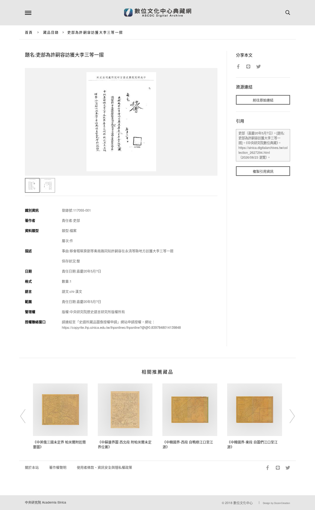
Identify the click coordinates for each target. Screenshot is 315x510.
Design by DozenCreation (276, 503)
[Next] (288, 416)
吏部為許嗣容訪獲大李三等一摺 (95, 32)
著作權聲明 (57, 467)
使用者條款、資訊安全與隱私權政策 (104, 467)
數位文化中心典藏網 (157, 12)
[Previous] (27, 416)
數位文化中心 (243, 502)
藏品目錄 (51, 32)
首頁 (29, 32)
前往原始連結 (263, 100)
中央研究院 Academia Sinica (45, 502)
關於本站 (32, 467)
